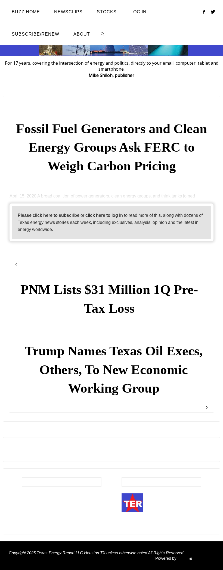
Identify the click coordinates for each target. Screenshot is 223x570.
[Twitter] (213, 11)
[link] (103, 34)
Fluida (182, 558)
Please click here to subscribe (48, 215)
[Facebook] (204, 11)
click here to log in (104, 215)
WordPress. (203, 558)
